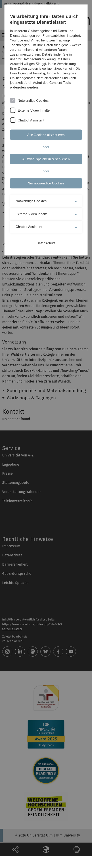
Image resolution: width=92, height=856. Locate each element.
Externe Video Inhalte (34, 110)
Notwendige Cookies (33, 100)
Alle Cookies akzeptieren (46, 135)
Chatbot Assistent (31, 120)
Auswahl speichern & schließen (46, 159)
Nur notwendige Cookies (46, 183)
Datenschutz (45, 243)
